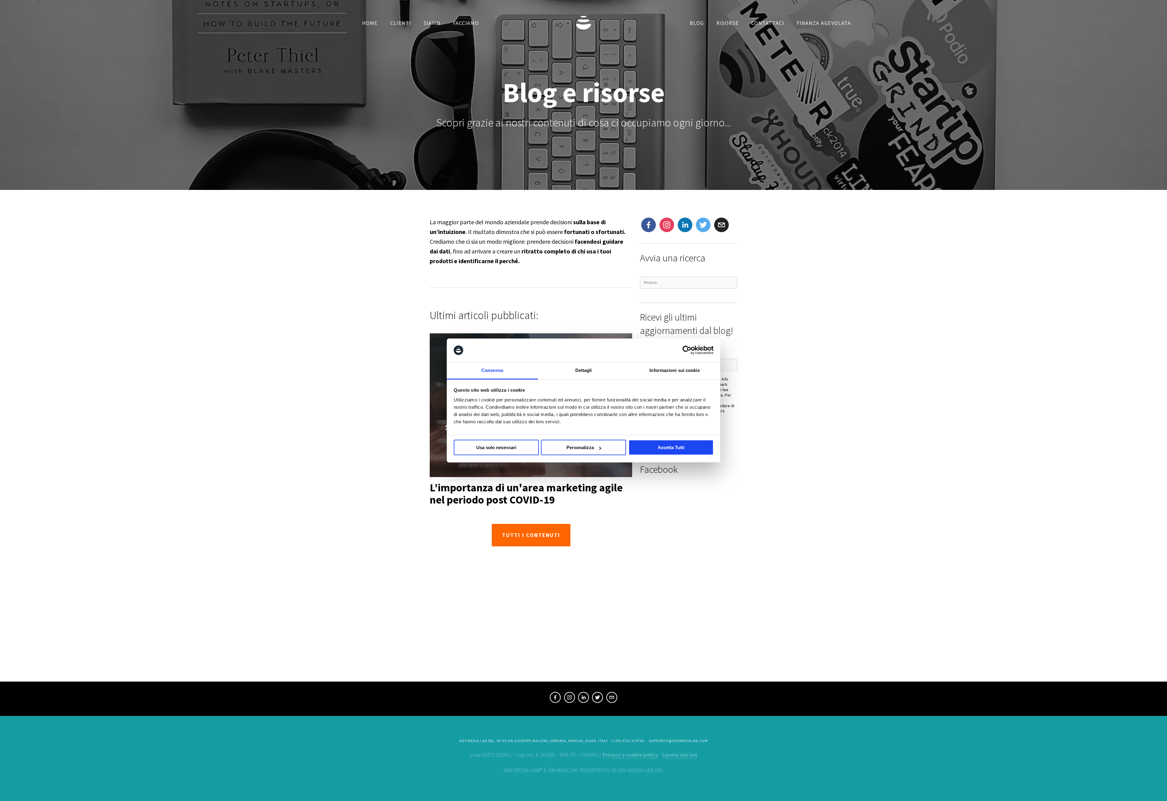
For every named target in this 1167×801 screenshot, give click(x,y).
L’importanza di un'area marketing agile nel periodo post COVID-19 (526, 494)
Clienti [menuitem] (400, 22)
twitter (703, 225)
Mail (719, 222)
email (612, 698)
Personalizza (580, 447)
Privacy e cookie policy (630, 754)
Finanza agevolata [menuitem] (824, 22)
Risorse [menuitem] (727, 22)
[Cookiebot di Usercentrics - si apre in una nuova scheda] (687, 350)
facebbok (648, 225)
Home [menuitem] (370, 22)
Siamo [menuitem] (432, 22)
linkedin (583, 698)
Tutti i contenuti (531, 534)
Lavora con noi (679, 754)
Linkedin (684, 225)
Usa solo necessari (496, 447)
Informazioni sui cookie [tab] (674, 370)
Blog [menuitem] (697, 22)
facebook (555, 698)
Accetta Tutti (671, 447)
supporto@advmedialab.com (678, 740)
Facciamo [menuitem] (466, 22)
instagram (666, 225)
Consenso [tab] (492, 370)
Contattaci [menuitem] (767, 22)
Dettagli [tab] (583, 370)
